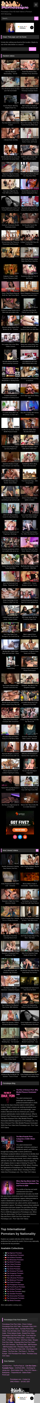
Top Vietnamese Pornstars (15, 1298)
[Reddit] (25, 836)
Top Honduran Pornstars (15, 1271)
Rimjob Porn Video (28, 1333)
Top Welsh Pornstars (14, 1300)
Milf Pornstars (32, 1344)
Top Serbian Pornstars (14, 1289)
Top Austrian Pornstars (14, 1257)
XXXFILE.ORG (20, 1368)
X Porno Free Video (13, 1340)
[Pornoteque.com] (16, 5)
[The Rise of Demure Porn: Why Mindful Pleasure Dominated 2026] (8, 1103)
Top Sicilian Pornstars (14, 1291)
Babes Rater (27, 1372)
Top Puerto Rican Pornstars (16, 1287)
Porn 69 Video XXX (13, 1331)
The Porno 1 (23, 1351)
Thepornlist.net (16, 1372)
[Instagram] (14, 836)
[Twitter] (20, 836)
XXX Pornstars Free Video (17, 1353)
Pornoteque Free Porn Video (11, 1324)
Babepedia (5, 1372)
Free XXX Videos (30, 1370)
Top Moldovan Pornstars (15, 1280)
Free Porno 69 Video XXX (16, 1349)
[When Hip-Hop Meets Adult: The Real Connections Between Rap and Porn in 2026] (8, 1194)
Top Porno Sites (21, 1344)
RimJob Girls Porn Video (10, 1329)
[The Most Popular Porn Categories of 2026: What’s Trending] (8, 1149)
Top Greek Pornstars (13, 1269)
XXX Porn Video (26, 1340)
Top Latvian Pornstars (14, 1275)
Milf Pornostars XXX (9, 1347)
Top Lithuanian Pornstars (15, 1278)
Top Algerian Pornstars (14, 1253)
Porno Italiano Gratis (14, 1333)
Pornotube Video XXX (29, 1326)
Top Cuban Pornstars (14, 1264)
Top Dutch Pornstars (13, 1266)
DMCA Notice (14, 1381)
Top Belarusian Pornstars (15, 1260)
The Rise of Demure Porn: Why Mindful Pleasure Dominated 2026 (27, 1092)
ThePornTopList (18, 1366)
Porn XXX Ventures (8, 1344)
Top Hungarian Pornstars (15, 1273)
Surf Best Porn (7, 1366)
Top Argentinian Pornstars (15, 1255)
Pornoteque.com (15, 1379)
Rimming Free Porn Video (16, 1338)
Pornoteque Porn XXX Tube (11, 1326)
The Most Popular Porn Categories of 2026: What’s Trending (25, 1139)
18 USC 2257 (25, 1381)
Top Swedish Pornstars (14, 1293)
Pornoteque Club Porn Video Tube (13, 1335)
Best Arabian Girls (17, 1370)
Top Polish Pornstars (14, 1282)
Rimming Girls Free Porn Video (24, 1342)
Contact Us (26, 1379)
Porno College (27, 1324)
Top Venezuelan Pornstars (15, 1296)
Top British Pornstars (14, 1262)
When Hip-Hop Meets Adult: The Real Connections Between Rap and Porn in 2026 (27, 1183)
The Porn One (12, 1351)
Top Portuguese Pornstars (15, 1284)
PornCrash (5, 1375)
